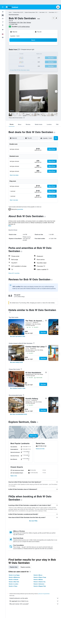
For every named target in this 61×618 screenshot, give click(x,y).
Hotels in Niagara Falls (40, 586)
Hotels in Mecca (38, 575)
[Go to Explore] (3, 25)
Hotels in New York (14, 581)
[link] (17, 336)
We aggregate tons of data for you (18, 601)
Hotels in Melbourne (14, 577)
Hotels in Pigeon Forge (40, 577)
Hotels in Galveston (39, 584)
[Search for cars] (3, 18)
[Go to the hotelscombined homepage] (12, 7)
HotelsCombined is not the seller (18, 598)
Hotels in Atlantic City (39, 581)
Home (10, 12)
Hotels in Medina (38, 579)
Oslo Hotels (41, 12)
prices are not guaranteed (43, 593)
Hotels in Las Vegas (14, 575)
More (9, 226)
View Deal (43, 332)
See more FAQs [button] (33, 521)
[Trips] (3, 29)
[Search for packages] (3, 21)
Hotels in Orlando (13, 579)
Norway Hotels (16, 12)
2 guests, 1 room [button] (14, 36)
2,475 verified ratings (24, 26)
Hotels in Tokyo (13, 586)
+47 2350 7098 (13, 24)
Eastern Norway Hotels (30, 12)
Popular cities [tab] (13, 567)
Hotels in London (13, 584)
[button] (2, 7)
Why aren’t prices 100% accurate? (19, 604)
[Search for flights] (3, 11)
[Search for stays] (3, 15)
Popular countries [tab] (25, 567)
